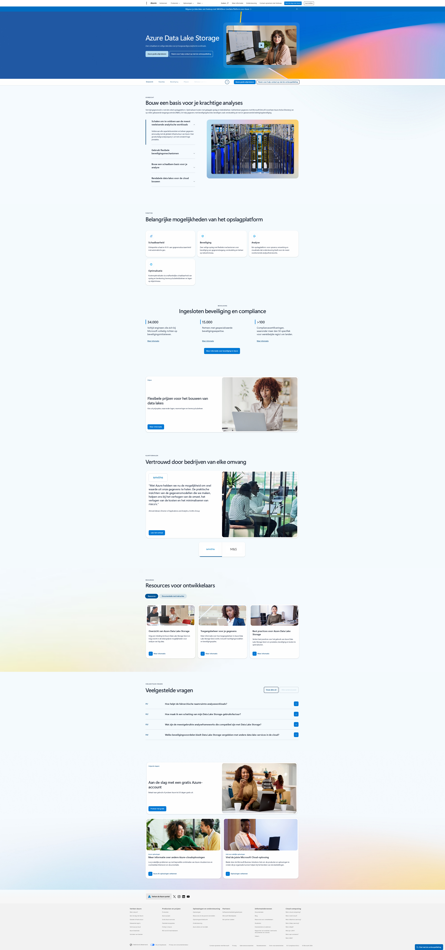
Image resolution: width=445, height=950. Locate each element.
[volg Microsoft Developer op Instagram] (179, 896)
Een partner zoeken (228, 919)
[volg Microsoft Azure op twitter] (174, 896)
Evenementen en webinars (263, 927)
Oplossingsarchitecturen (200, 919)
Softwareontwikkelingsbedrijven (232, 912)
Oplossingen (187, 3)
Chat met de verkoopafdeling (430, 947)
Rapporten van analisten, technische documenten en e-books (266, 931)
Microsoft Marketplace (229, 916)
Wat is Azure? (134, 912)
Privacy (234, 945)
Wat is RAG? (289, 938)
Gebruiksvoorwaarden (246, 945)
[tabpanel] (222, 632)
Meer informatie (237, 3)
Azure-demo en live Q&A (200, 927)
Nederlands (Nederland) (140, 944)
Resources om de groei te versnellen (204, 916)
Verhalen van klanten (136, 934)
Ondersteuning (251, 3)
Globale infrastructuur (136, 919)
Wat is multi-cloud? (291, 916)
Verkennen (163, 3)
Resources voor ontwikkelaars (264, 919)
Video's (257, 936)
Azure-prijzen (166, 916)
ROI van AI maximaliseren (170, 930)
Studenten (258, 923)
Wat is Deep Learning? (292, 923)
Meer (199, 3)
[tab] (151, 596)
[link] (149, 83)
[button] (261, 45)
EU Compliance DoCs (292, 945)
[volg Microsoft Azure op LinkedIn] (183, 896)
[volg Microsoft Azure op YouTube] (188, 896)
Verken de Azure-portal (161, 896)
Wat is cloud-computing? (293, 912)
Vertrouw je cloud (135, 927)
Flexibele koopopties (168, 923)
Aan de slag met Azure (293, 3)
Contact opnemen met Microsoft (219, 945)
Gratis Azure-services (168, 919)
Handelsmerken (261, 945)
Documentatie (259, 912)
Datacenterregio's (135, 923)
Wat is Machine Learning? (293, 919)
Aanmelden (309, 3)
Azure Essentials (134, 930)
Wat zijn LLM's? (290, 930)
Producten (174, 3)
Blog (256, 916)
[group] (222, 504)
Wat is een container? (292, 934)
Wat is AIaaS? (290, 927)
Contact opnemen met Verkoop (271, 3)
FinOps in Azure (167, 927)
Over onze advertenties (276, 945)
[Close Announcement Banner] (296, 9)
